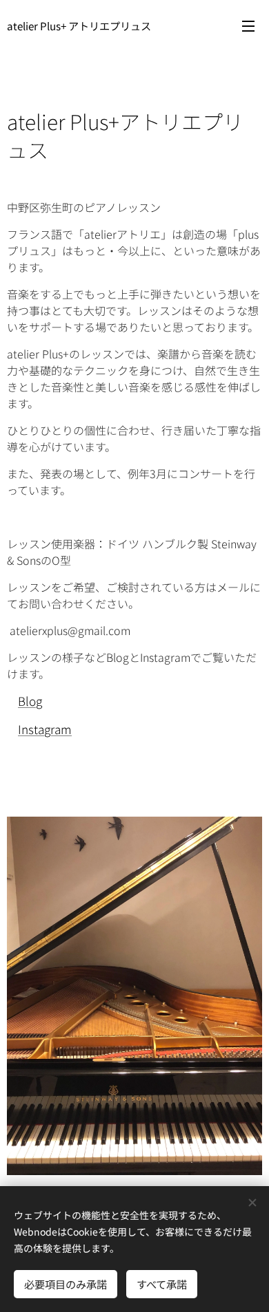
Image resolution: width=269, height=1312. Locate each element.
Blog (30, 700)
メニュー (248, 25)
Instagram (45, 729)
